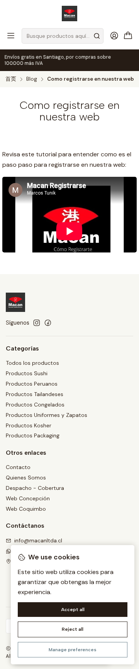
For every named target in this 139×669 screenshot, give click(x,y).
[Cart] (128, 36)
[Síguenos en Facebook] (48, 323)
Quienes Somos (26, 477)
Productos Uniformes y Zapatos (46, 415)
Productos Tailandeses (34, 394)
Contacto (18, 467)
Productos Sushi (26, 373)
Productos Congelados (35, 404)
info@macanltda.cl (38, 540)
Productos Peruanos (32, 383)
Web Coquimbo (26, 508)
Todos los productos (32, 362)
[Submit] (96, 36)
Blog (31, 79)
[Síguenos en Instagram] (37, 323)
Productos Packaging (32, 435)
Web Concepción (28, 498)
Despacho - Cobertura (35, 487)
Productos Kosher (28, 425)
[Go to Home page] (69, 13)
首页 (10, 79)
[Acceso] (114, 36)
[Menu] (11, 36)
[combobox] (62, 36)
